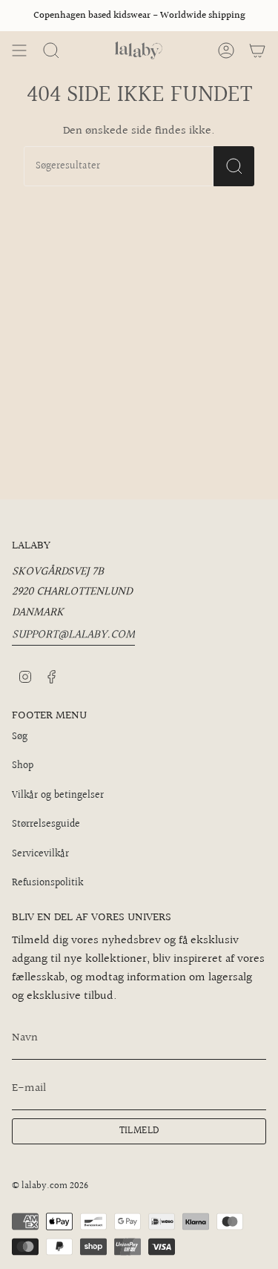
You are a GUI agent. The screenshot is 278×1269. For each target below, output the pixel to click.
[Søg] (234, 166)
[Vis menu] (19, 50)
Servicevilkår (40, 854)
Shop (22, 766)
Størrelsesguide (46, 824)
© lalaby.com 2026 (50, 1185)
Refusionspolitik (47, 883)
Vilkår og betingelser (58, 795)
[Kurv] (257, 50)
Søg (19, 737)
